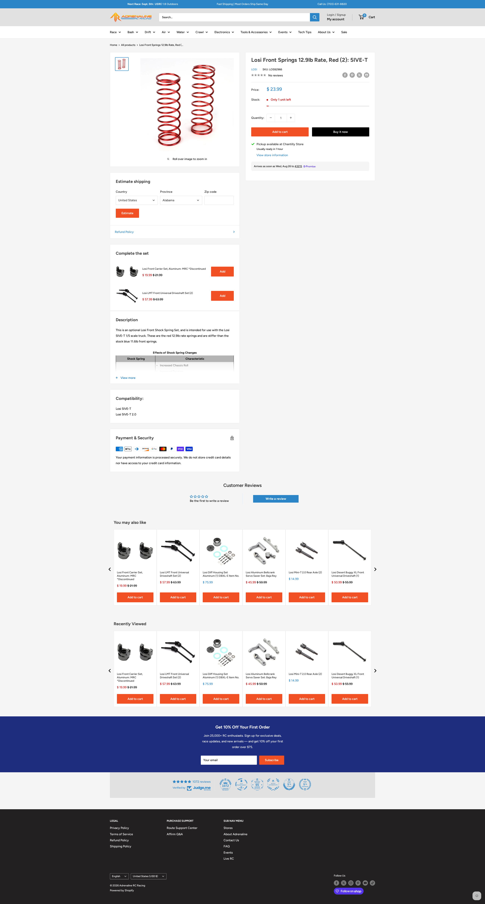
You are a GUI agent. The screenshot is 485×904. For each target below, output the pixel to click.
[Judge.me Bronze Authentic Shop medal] (273, 784)
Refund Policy (124, 232)
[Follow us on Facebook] (336, 883)
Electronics (222, 32)
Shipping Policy (120, 846)
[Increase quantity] (291, 118)
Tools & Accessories (254, 32)
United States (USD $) (145, 876)
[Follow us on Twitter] (343, 883)
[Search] (314, 17)
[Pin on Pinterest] (352, 75)
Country (121, 191)
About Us (324, 32)
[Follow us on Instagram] (351, 883)
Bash (131, 32)
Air (164, 32)
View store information (272, 155)
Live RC (229, 858)
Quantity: (257, 117)
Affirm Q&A (175, 834)
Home (113, 45)
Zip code (210, 191)
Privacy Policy (119, 828)
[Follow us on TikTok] (372, 883)
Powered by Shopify (122, 890)
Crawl (200, 32)
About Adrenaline (235, 834)
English (116, 876)
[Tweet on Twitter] (359, 75)
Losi (254, 69)
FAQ (227, 846)
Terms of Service (121, 834)
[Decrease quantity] (271, 118)
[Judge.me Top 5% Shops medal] (289, 784)
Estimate (127, 213)
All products (128, 45)
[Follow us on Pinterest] (358, 883)
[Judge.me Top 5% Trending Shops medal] (305, 784)
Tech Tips (304, 32)
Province (166, 191)
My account (335, 19)
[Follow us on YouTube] (365, 883)
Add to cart (280, 131)
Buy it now (340, 131)
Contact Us (231, 840)
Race (113, 32)
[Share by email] (366, 75)
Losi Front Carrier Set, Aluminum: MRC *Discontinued (174, 268)
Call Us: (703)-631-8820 (332, 4)
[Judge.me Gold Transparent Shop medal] (241, 784)
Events (282, 32)
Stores (228, 828)
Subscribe (271, 760)
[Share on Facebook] (345, 75)
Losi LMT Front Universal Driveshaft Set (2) (167, 293)
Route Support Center (182, 828)
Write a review (276, 499)
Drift (148, 32)
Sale (344, 32)
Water (181, 32)
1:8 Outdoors (153, 4)
